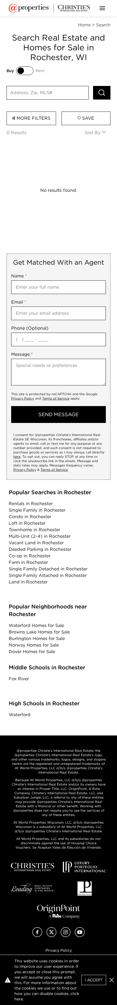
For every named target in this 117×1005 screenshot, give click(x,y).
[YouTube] (80, 935)
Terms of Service (55, 398)
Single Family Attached (48, 575)
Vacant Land (36, 542)
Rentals (31, 503)
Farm (28, 562)
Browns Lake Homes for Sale (39, 632)
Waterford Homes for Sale (36, 625)
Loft (27, 523)
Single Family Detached (48, 568)
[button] (111, 980)
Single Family (37, 510)
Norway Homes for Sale (34, 645)
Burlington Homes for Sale (37, 638)
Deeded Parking (40, 549)
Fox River (19, 678)
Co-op (29, 555)
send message (58, 414)
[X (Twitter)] (51, 935)
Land (28, 582)
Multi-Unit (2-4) (39, 536)
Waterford (19, 714)
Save (87, 118)
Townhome (34, 529)
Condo (30, 516)
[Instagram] (65, 935)
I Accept (94, 980)
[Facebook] (37, 935)
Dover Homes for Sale (32, 651)
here (16, 456)
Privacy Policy (22, 398)
